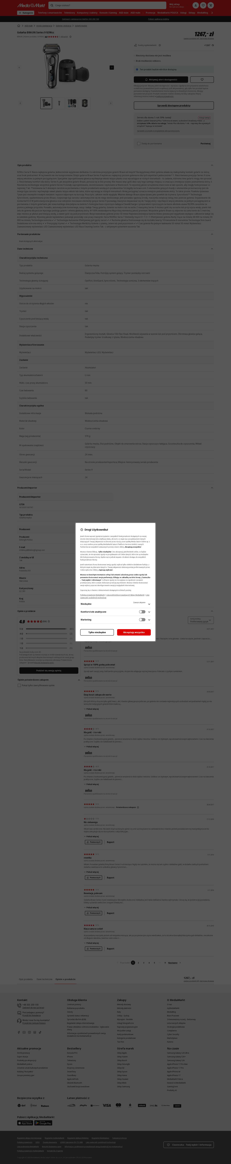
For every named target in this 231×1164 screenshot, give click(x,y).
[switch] (142, 611)
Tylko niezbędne (97, 632)
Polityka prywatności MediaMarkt (92, 595)
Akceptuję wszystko (134, 632)
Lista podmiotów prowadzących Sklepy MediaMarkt (125, 595)
